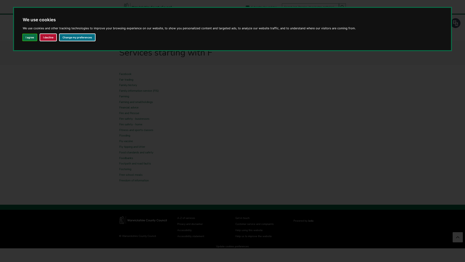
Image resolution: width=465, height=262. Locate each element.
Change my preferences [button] (77, 37)
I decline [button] (48, 37)
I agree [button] (30, 37)
